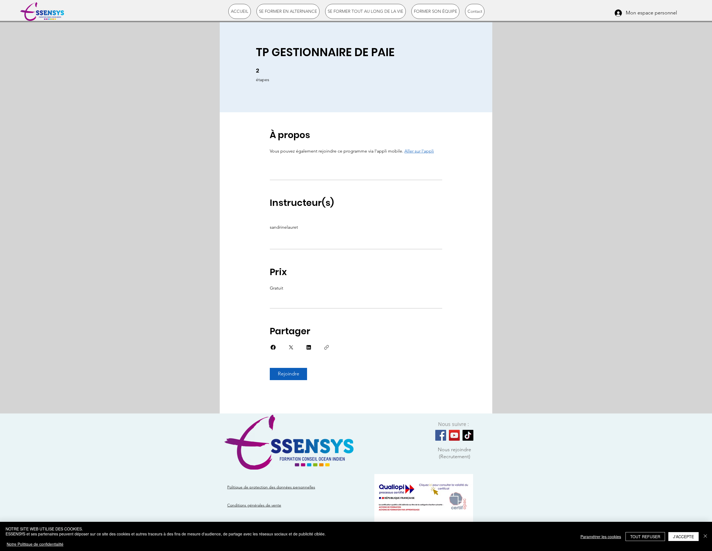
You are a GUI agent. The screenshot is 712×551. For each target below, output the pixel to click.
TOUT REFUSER (645, 536)
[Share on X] (291, 347)
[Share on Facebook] (273, 347)
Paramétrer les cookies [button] (600, 536)
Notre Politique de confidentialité (35, 544)
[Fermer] (705, 536)
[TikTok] (468, 435)
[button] (288, 11)
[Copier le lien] (326, 347)
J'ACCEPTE (683, 536)
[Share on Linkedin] (308, 347)
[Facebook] (440, 435)
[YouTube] (454, 435)
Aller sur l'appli (419, 151)
